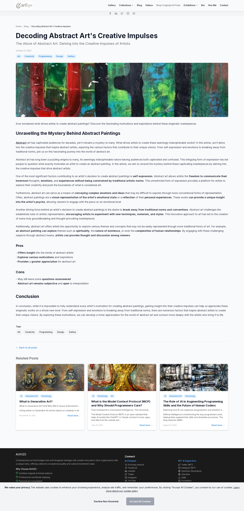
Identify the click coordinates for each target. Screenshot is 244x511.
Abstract (21, 142)
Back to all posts (28, 347)
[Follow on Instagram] (128, 13)
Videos (149, 5)
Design (59, 56)
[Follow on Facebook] (110, 13)
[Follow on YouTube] (134, 13)
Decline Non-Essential (106, 501)
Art (19, 56)
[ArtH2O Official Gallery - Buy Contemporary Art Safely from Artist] (24, 5)
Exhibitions (189, 5)
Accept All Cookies (140, 501)
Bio (203, 5)
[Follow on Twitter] (122, 13)
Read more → (74, 415)
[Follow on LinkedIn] (116, 13)
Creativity (29, 56)
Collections (125, 5)
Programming (45, 56)
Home (18, 26)
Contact (224, 5)
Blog (139, 5)
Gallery (112, 5)
